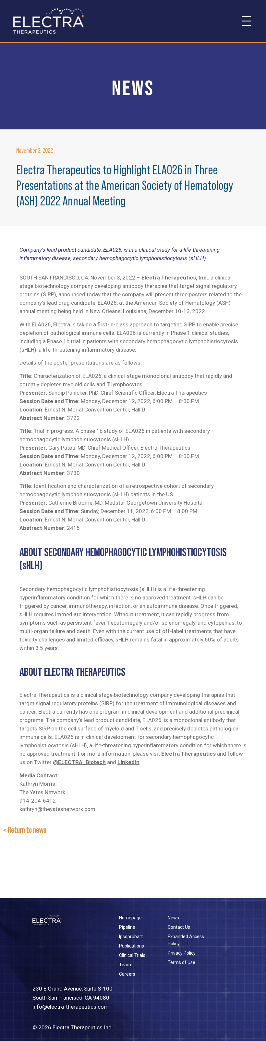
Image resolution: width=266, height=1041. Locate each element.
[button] (246, 21)
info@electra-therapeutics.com (70, 1006)
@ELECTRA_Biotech (79, 762)
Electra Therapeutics (188, 754)
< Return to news (24, 830)
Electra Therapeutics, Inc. (174, 277)
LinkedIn (128, 762)
